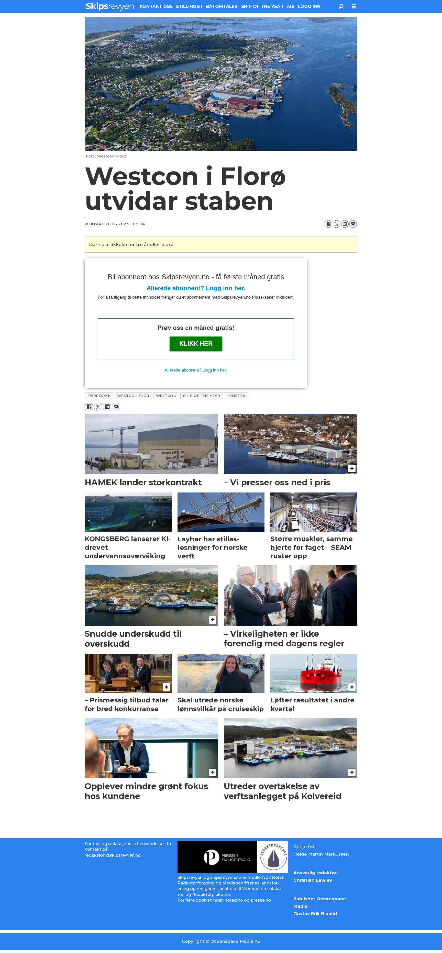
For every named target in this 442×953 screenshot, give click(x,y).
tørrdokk (98, 396)
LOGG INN (309, 6)
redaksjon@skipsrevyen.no (113, 855)
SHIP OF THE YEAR (262, 6)
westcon (166, 396)
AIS (290, 6)
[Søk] (341, 6)
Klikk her (196, 343)
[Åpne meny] (353, 6)
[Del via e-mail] (353, 224)
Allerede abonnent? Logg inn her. (196, 288)
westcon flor (133, 396)
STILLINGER (189, 6)
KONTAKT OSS (156, 6)
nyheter (236, 396)
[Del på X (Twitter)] (336, 224)
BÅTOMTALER (222, 6)
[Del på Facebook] (328, 224)
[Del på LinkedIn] (345, 224)
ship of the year (201, 396)
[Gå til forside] (110, 6)
